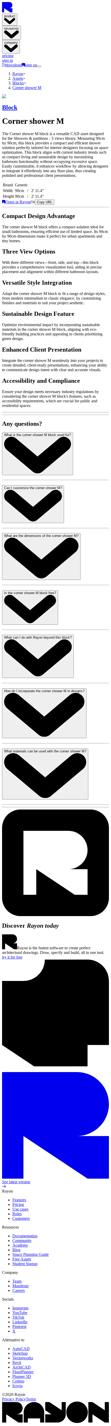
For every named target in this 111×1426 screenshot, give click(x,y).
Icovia (17, 1386)
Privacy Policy (14, 1399)
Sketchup (20, 1353)
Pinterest (19, 1326)
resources (11, 28)
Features (19, 1200)
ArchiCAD (21, 1367)
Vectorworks (22, 1358)
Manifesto (20, 1286)
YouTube (19, 1312)
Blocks (18, 83)
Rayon (17, 74)
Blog (16, 1250)
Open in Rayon (17, 202)
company (11, 43)
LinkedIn (19, 1322)
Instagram (20, 1308)
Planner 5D (21, 1376)
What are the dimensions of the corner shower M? (41, 536)
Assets (17, 78)
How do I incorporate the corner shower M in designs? (44, 691)
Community (22, 1240)
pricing (7, 56)
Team (16, 1281)
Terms (31, 1399)
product (9, 16)
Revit (16, 1362)
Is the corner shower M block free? (30, 593)
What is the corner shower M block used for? (37, 435)
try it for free (12, 957)
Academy (20, 1245)
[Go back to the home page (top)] (7, 11)
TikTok (18, 1317)
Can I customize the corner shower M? (33, 488)
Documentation (24, 1236)
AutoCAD (21, 1348)
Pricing (18, 1204)
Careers (18, 1290)
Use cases (20, 1209)
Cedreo (18, 1381)
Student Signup (24, 1264)
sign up (31, 65)
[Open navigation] (39, 66)
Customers (21, 1218)
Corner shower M (26, 87)
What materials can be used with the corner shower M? (45, 751)
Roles (17, 1214)
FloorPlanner (23, 1372)
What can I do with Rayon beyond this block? (38, 637)
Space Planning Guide (30, 1254)
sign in (7, 60)
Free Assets (21, 1259)
